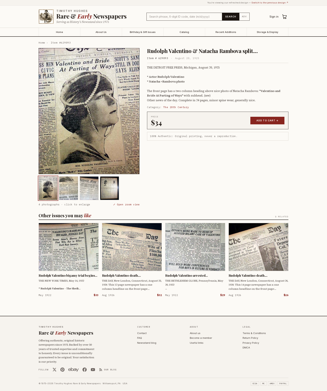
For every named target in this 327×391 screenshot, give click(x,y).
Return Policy (250, 337)
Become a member (201, 337)
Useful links (196, 342)
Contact (142, 333)
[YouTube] (92, 370)
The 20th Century (176, 107)
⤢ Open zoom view (126, 204)
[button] (89, 111)
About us (195, 333)
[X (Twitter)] (54, 370)
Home (59, 31)
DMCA (246, 347)
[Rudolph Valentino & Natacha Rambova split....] (48, 188)
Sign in (274, 16)
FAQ (139, 337)
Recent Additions (226, 31)
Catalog (184, 31)
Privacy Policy (251, 342)
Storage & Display (267, 31)
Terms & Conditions (254, 333)
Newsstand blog (146, 342)
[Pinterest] (62, 370)
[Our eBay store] (73, 370)
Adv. (244, 16)
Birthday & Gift (143, 31)
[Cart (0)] (284, 16)
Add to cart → (267, 120)
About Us (101, 31)
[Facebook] (85, 370)
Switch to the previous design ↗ (269, 2)
